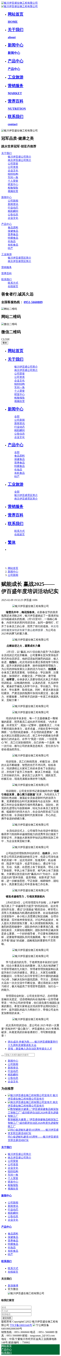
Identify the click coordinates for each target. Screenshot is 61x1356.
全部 (17, 416)
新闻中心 (13, 571)
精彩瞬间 (13, 1074)
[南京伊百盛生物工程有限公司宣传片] (30, 1102)
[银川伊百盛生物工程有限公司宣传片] (30, 1095)
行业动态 (13, 1071)
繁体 (5, 342)
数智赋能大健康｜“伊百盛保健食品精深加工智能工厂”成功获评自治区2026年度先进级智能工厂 (33, 1123)
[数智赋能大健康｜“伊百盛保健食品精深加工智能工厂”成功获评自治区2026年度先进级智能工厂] (34, 1116)
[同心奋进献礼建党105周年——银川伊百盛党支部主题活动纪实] (34, 1133)
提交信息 (7, 1318)
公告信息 (13, 1078)
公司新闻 (13, 575)
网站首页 (15, 351)
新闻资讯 (13, 1067)
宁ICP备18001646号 (21, 1325)
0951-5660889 (33, 302)
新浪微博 (13, 1285)
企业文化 (13, 1081)
